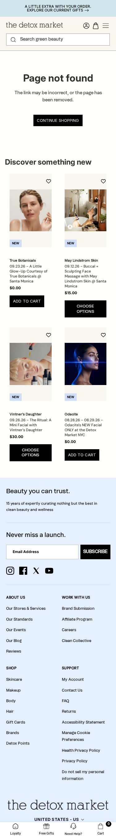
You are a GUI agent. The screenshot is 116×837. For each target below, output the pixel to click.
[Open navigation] (106, 26)
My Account (73, 679)
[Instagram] (10, 571)
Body (11, 701)
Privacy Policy (75, 761)
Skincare (14, 679)
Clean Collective (76, 641)
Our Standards (19, 619)
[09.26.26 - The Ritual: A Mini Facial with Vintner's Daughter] (31, 364)
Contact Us (72, 690)
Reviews (13, 651)
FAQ (65, 701)
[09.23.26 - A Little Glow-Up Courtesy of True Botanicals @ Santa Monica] (31, 210)
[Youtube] (49, 571)
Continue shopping (58, 120)
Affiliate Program (77, 619)
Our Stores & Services (25, 608)
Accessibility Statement (83, 722)
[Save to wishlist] (48, 181)
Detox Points (17, 743)
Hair (10, 711)
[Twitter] (36, 571)
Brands (12, 733)
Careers (69, 630)
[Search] (13, 39)
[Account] (86, 25)
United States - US (56, 819)
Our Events (16, 630)
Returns (69, 711)
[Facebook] (23, 571)
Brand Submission (78, 608)
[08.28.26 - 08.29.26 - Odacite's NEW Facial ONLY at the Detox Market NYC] (86, 364)
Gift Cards (15, 722)
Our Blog (14, 641)
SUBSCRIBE (95, 552)
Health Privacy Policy (81, 750)
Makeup (13, 690)
